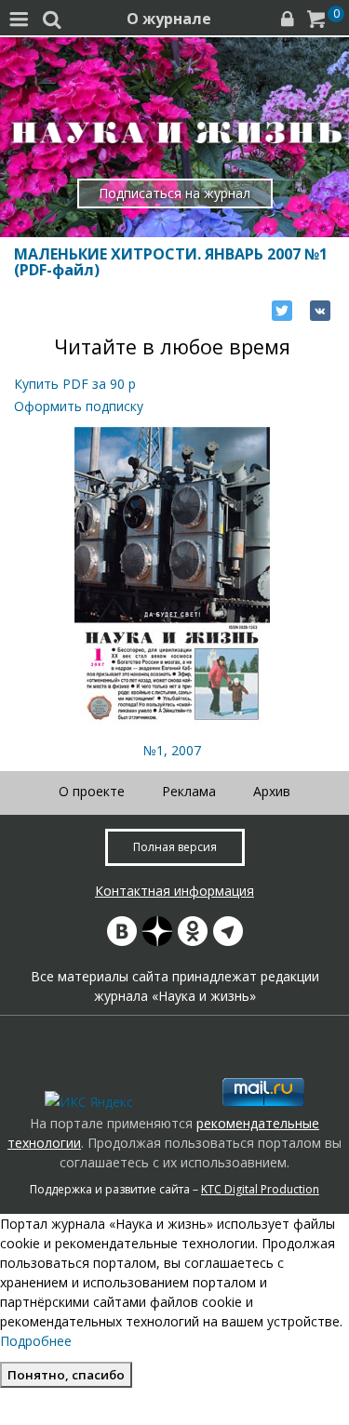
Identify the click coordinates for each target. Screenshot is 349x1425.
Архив (271, 791)
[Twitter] (282, 310)
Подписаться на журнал (174, 193)
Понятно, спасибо (66, 1374)
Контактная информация (174, 890)
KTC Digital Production (260, 1189)
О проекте (92, 791)
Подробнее (36, 1341)
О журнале (169, 18)
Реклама (189, 791)
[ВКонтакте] (320, 310)
